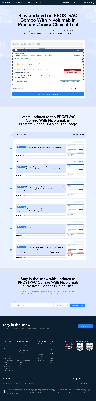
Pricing (38, 2)
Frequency (71, 85)
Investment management (23, 360)
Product (18, 2)
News (4, 352)
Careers (52, 358)
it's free (87, 2)
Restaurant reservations (6, 363)
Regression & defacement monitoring (24, 351)
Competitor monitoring (23, 344)
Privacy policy (76, 383)
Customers (28, 2)
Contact (52, 356)
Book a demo (66, 2)
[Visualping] (7, 2)
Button (40, 358)
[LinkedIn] (76, 379)
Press (51, 360)
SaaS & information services (24, 364)
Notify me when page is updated (48, 94)
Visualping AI (41, 346)
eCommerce (20, 367)
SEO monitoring (21, 354)
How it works (41, 344)
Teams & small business (53, 346)
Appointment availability (6, 349)
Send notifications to (17, 85)
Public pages (41, 360)
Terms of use (84, 383)
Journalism (20, 371)
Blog (51, 362)
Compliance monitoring (23, 348)
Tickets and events (8, 370)
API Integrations (42, 348)
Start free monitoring (77, 305)
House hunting (7, 356)
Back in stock (6, 344)
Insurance (19, 369)
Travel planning (7, 368)
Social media (6, 358)
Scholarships (6, 366)
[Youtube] (80, 379)
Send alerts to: (14, 301)
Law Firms (19, 362)
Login (76, 2)
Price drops (6, 346)
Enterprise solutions (55, 350)
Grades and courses (8, 360)
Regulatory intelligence (23, 346)
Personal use (53, 344)
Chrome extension (40, 355)
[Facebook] (82, 379)
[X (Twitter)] (74, 379)
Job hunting (6, 354)
